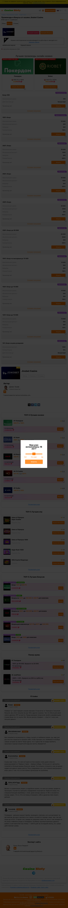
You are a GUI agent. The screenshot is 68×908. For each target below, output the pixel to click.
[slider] (33, 454)
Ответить (34, 462)
